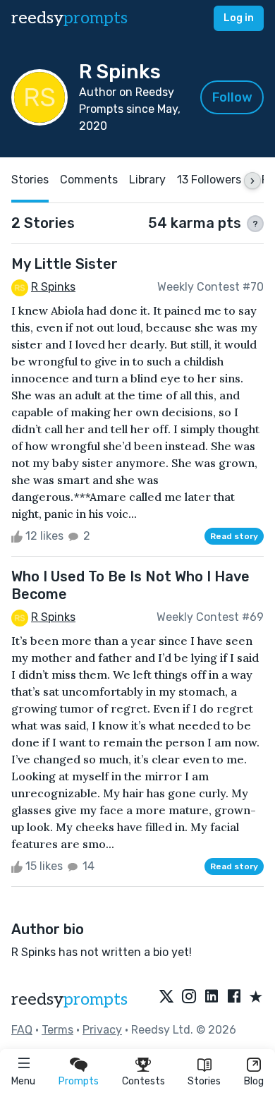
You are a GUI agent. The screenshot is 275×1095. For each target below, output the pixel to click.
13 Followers (209, 179)
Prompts (79, 1081)
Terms (57, 1029)
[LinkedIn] (211, 997)
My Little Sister (64, 263)
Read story (234, 536)
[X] (166, 997)
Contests (143, 1081)
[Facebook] (234, 997)
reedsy (69, 18)
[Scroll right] (252, 180)
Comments (89, 179)
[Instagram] (189, 997)
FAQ (21, 1029)
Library (147, 179)
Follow (232, 97)
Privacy (102, 1029)
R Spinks (53, 287)
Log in (239, 18)
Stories (204, 1081)
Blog (254, 1081)
